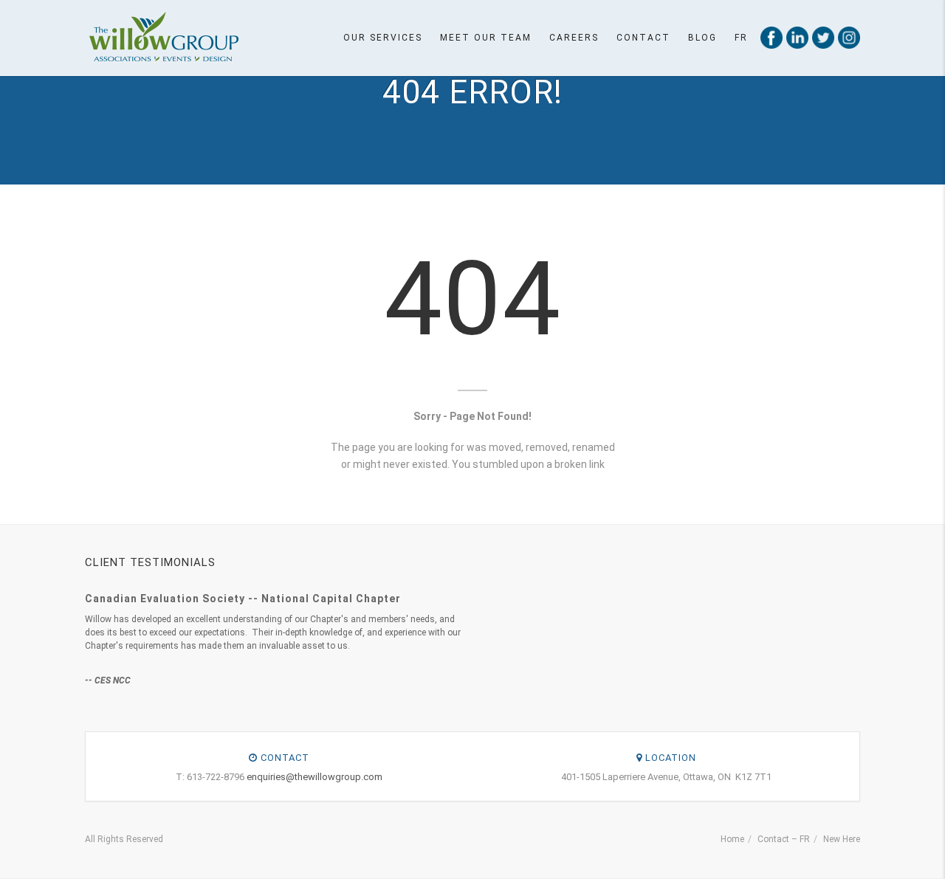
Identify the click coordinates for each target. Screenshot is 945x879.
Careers (574, 37)
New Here (841, 839)
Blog (702, 37)
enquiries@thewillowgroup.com (314, 776)
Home (732, 839)
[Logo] (163, 37)
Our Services (382, 37)
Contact (643, 37)
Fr (741, 37)
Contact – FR (783, 839)
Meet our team (486, 37)
